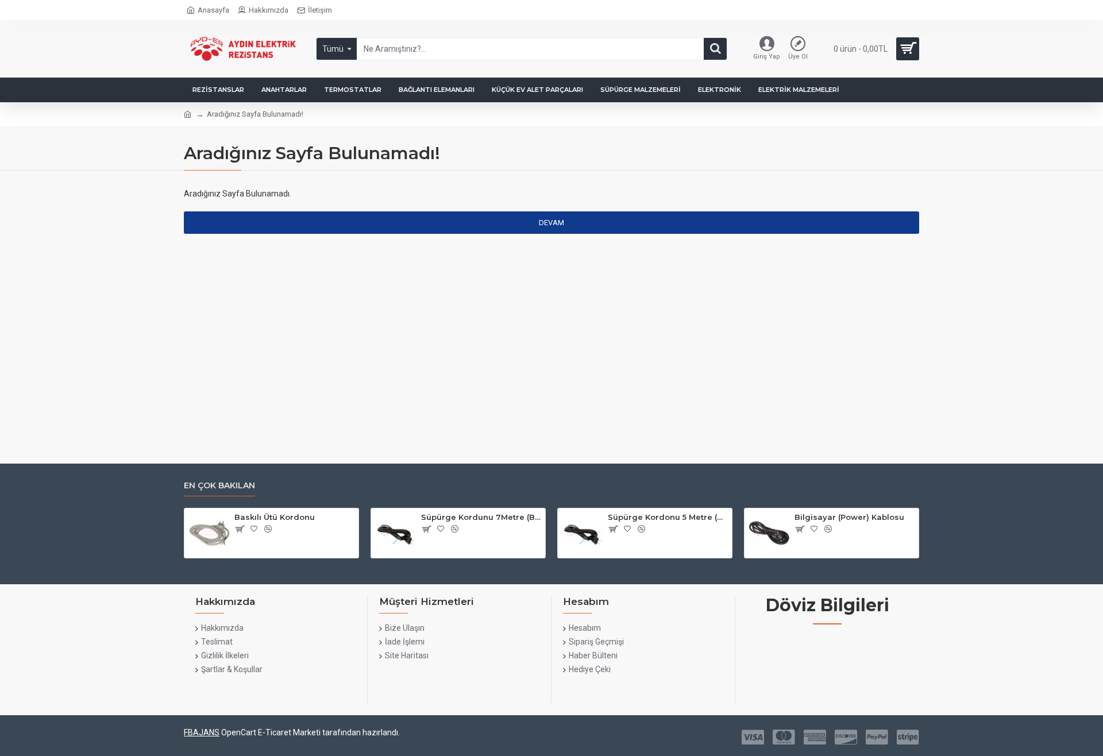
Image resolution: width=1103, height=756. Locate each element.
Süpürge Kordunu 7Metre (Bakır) (481, 517)
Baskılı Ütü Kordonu (274, 517)
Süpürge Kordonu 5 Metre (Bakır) (668, 517)
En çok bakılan (219, 486)
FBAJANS (201, 732)
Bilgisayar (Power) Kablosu (849, 517)
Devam (551, 222)
